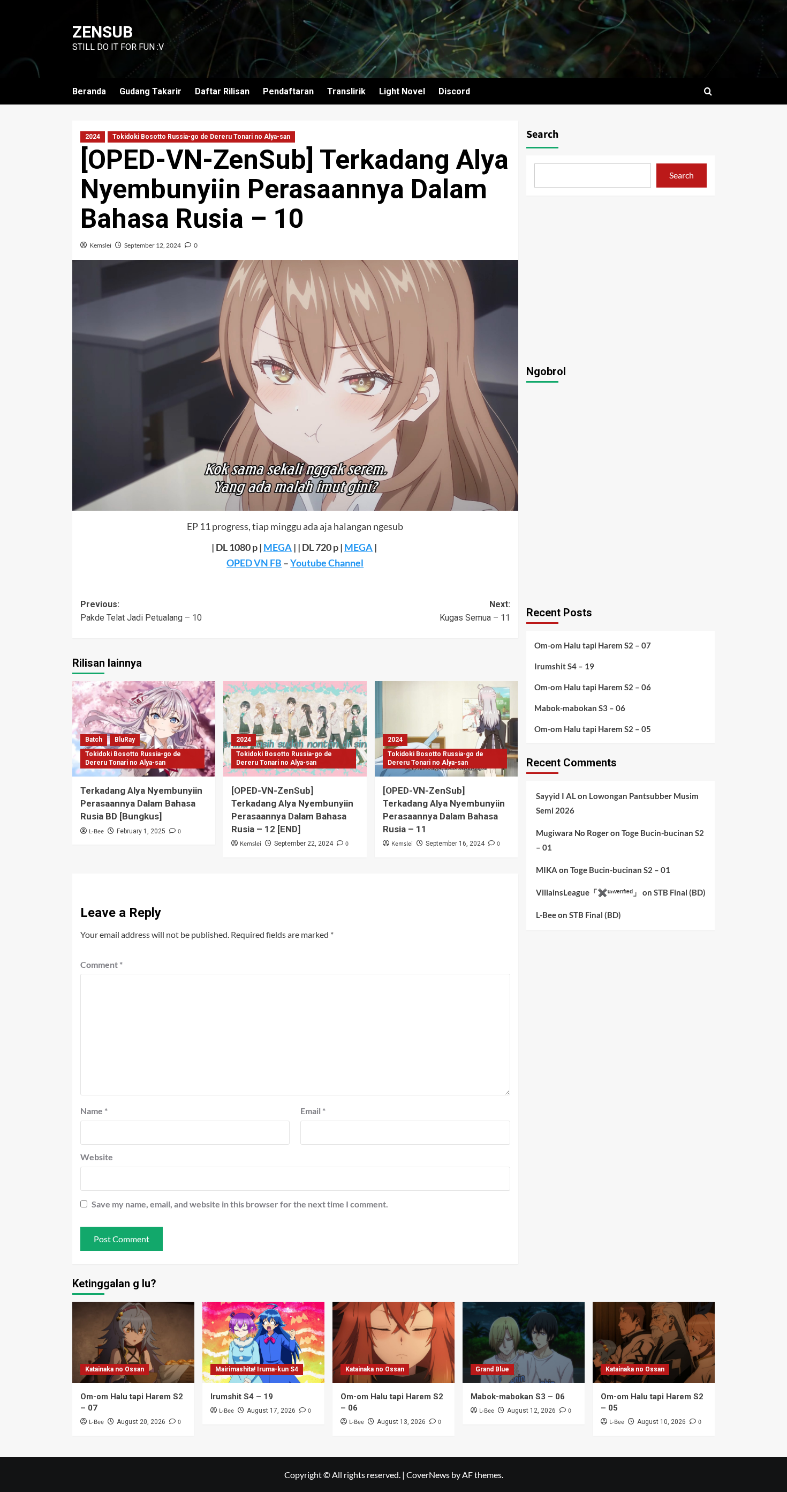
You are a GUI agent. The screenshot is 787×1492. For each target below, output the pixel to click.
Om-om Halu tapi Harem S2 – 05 (592, 729)
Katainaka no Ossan (114, 1369)
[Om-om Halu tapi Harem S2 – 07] (133, 1342)
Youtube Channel (327, 563)
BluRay (125, 739)
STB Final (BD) (680, 892)
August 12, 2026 (531, 1410)
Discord (454, 91)
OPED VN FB (254, 563)
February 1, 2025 (141, 831)
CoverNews (428, 1474)
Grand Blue (492, 1369)
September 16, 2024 (455, 843)
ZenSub (102, 32)
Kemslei (100, 245)
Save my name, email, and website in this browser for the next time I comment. (240, 1204)
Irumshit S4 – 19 (564, 666)
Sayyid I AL (556, 796)
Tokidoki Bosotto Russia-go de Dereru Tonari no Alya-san (201, 136)
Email (313, 1111)
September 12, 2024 (152, 245)
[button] (708, 91)
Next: (475, 611)
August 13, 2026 (401, 1422)
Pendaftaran (288, 91)
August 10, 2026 (661, 1422)
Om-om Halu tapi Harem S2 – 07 (592, 645)
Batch (93, 739)
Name (94, 1111)
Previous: (141, 611)
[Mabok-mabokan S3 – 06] (524, 1342)
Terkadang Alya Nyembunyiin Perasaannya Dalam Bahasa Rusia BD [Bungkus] (141, 803)
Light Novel (402, 91)
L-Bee (96, 831)
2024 (92, 136)
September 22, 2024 (303, 843)
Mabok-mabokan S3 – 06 (579, 708)
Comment (101, 964)
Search (542, 134)
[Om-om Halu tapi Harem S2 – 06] (393, 1342)
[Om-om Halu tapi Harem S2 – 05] (654, 1342)
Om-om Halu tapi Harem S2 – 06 (592, 687)
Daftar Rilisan (222, 91)
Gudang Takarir (150, 91)
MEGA (277, 547)
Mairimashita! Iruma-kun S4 (256, 1369)
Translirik (346, 91)
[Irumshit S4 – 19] (263, 1342)
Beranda (89, 91)
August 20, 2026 (141, 1422)
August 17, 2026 (271, 1410)
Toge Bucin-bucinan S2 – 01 (620, 870)
